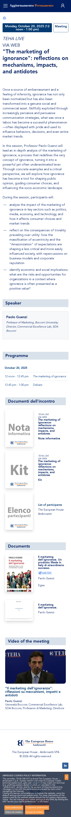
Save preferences (14, 807)
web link (46, 572)
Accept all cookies (34, 812)
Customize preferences (37, 807)
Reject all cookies (14, 812)
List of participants (50, 504)
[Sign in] (62, 5)
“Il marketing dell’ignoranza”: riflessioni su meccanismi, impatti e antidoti (32, 691)
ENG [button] (10, 14)
